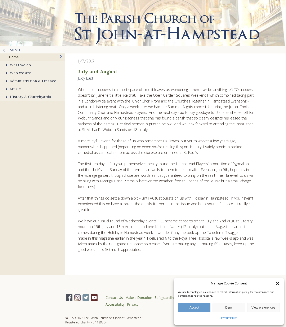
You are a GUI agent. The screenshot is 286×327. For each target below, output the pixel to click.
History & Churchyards (30, 96)
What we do (20, 64)
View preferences (263, 307)
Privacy (132, 304)
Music (15, 88)
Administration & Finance (33, 80)
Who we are (20, 72)
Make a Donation (138, 297)
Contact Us (114, 297)
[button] (278, 283)
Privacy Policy (229, 317)
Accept (194, 307)
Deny (229, 307)
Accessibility (115, 304)
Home (14, 57)
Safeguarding (165, 297)
